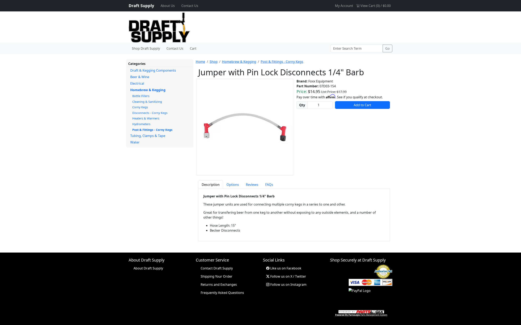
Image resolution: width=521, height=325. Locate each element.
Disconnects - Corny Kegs (149, 113)
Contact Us (189, 5)
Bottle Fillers (140, 96)
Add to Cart (362, 105)
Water (135, 142)
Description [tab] (211, 184)
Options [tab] (233, 184)
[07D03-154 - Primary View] (245, 127)
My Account (344, 5)
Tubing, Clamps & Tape (147, 136)
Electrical (137, 83)
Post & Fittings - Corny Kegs (152, 130)
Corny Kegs (140, 107)
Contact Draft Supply (217, 268)
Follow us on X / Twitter (287, 276)
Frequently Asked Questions (222, 292)
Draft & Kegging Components (153, 70)
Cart (193, 48)
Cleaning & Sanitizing (147, 102)
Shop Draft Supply (146, 48)
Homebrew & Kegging (147, 90)
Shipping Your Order (216, 276)
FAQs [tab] (269, 184)
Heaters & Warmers (145, 118)
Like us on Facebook (285, 268)
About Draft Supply (148, 268)
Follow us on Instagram (287, 284)
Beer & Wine (139, 77)
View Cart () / (375, 5)
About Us (168, 5)
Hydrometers (141, 124)
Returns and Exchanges (219, 284)
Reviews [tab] (252, 184)
